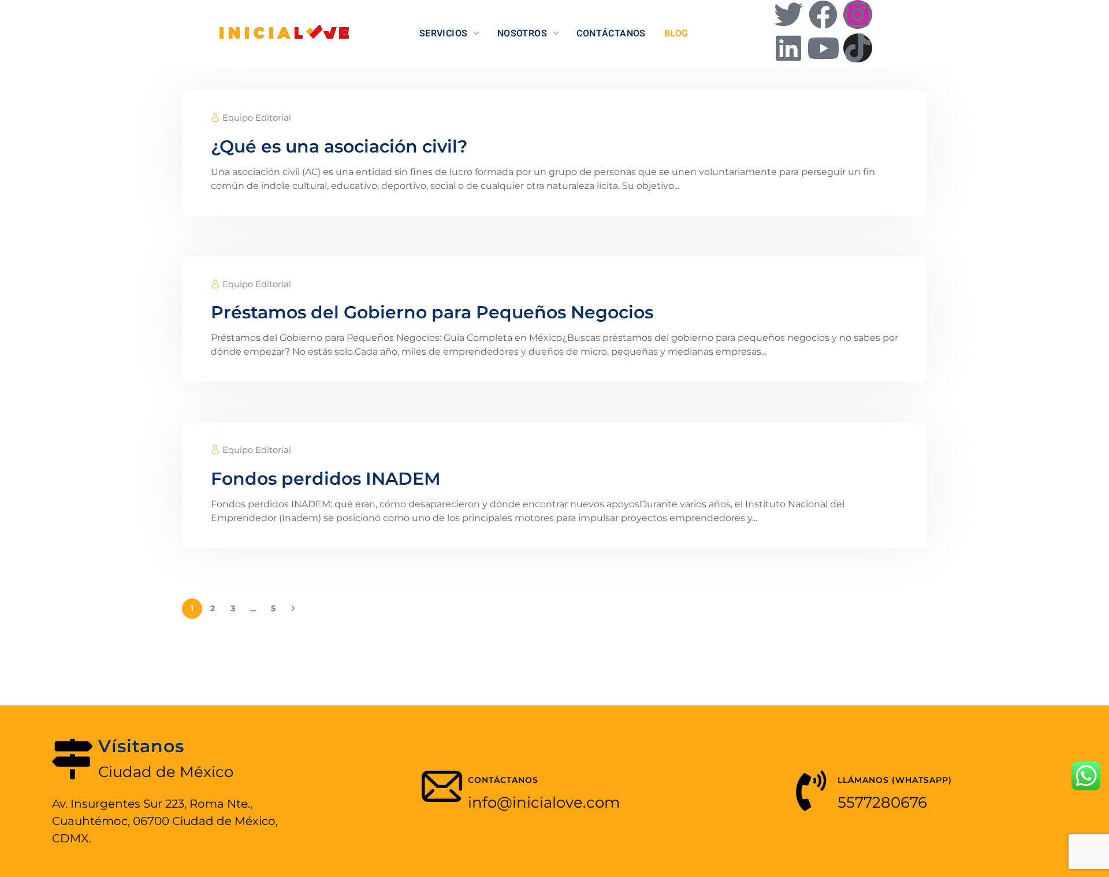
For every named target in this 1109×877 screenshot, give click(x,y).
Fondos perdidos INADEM (326, 478)
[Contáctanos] (442, 791)
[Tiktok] (857, 48)
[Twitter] (788, 14)
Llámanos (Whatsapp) (895, 780)
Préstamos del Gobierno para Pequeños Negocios (432, 312)
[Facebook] (823, 14)
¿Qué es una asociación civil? (339, 146)
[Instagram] (857, 14)
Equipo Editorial (256, 117)
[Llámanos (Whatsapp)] (811, 791)
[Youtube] (823, 48)
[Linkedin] (788, 48)
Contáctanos (503, 780)
